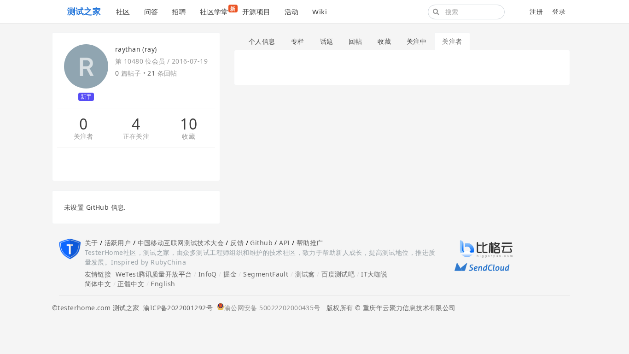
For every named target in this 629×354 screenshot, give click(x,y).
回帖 (355, 41)
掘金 (230, 274)
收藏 (188, 137)
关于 (91, 242)
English (163, 283)
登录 (558, 11)
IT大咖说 (374, 274)
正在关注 (136, 137)
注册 (536, 11)
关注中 (416, 41)
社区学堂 (217, 10)
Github (261, 242)
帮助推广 (310, 242)
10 (188, 124)
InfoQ (207, 274)
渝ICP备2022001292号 (176, 307)
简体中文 (98, 283)
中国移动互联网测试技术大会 (181, 242)
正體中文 (130, 283)
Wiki (319, 11)
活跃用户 (118, 242)
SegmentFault (265, 274)
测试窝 (305, 274)
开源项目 (256, 11)
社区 (123, 11)
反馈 (237, 242)
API (284, 242)
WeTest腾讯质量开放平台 (154, 274)
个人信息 (262, 41)
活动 (292, 11)
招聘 (179, 11)
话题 (326, 41)
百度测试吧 (338, 274)
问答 (151, 11)
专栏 (297, 41)
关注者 (83, 137)
